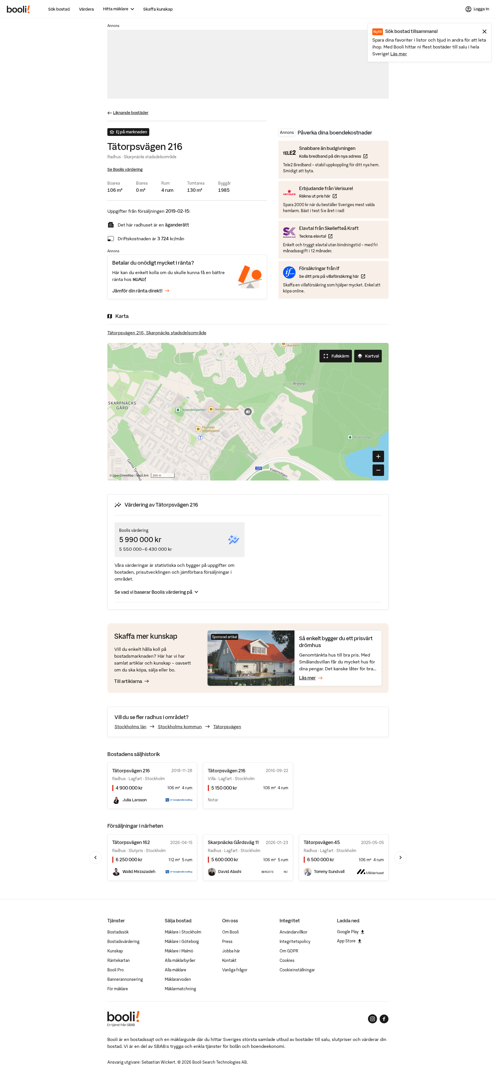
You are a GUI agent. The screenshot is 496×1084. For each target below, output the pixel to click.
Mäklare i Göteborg (182, 941)
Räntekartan (118, 960)
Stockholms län (130, 726)
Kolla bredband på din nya (333, 156)
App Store (346, 941)
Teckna (329, 236)
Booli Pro (115, 969)
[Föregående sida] (95, 857)
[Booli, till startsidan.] (18, 9)
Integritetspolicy (295, 941)
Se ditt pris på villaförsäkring (332, 276)
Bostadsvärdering (123, 941)
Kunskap (115, 951)
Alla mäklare (175, 969)
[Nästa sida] (400, 857)
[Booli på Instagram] (372, 1019)
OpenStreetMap (123, 475)
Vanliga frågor (234, 969)
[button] (248, 411)
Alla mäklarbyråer (180, 960)
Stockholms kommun (180, 726)
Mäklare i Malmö (179, 951)
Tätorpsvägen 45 (322, 842)
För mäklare (117, 988)
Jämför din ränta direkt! (137, 291)
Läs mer (398, 53)
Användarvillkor (293, 932)
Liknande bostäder (130, 112)
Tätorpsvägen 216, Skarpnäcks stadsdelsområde (156, 332)
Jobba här (231, 951)
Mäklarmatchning (180, 988)
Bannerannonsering (125, 979)
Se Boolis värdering (125, 169)
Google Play (348, 931)
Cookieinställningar (297, 969)
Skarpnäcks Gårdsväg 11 (233, 842)
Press (227, 941)
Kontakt (229, 960)
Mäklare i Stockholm (183, 932)
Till (128, 681)
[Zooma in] (378, 456)
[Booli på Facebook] (384, 1019)
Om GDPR (289, 951)
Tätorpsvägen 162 (131, 842)
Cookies (287, 960)
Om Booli (230, 932)
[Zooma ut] (378, 470)
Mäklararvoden (178, 979)
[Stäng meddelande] (485, 31)
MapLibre (142, 475)
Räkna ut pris (326, 196)
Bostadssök (118, 932)
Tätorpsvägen (227, 726)
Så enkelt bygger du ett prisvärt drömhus (336, 642)
